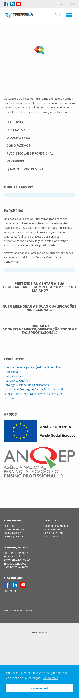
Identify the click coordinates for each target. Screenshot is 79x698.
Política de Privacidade (17, 553)
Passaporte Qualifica (17, 380)
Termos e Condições (15, 564)
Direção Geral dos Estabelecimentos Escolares (33, 394)
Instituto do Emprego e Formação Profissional (33, 389)
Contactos (10, 591)
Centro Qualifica (13, 536)
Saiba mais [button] (50, 678)
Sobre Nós (9, 526)
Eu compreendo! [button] (39, 688)
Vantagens (15, 161)
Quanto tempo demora (25, 169)
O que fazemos (18, 138)
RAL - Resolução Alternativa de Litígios (17, 558)
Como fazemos (18, 145)
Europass (10, 398)
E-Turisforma (50, 536)
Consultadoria (12, 533)
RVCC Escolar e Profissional (30, 153)
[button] (39, 122)
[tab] (39, 195)
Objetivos (15, 122)
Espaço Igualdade (53, 533)
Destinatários (18, 130)
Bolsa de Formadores (55, 526)
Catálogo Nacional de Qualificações (26, 385)
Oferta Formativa (14, 529)
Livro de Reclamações (16, 567)
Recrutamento (51, 529)
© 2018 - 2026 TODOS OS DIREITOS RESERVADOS (19, 610)
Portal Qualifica (13, 376)
